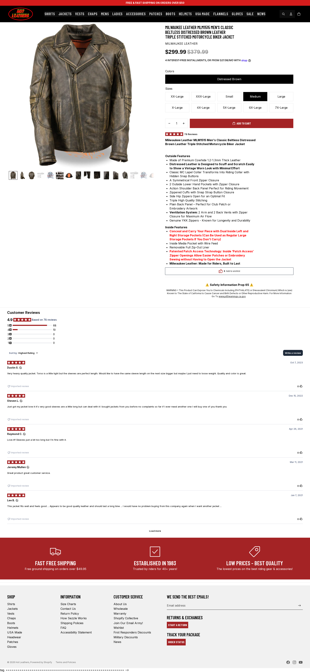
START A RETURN (177, 625)
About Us (120, 604)
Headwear (14, 637)
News (117, 642)
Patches (12, 642)
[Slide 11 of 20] (106, 175)
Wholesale (121, 608)
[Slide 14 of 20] (134, 175)
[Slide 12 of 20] (116, 175)
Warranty (120, 613)
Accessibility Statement (76, 632)
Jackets (12, 608)
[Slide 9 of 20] (88, 175)
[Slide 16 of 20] (153, 175)
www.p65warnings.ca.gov (232, 296)
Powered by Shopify (41, 662)
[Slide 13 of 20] (125, 175)
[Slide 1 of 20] (13, 175)
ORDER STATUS (176, 642)
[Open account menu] (291, 14)
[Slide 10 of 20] (97, 175)
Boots (11, 623)
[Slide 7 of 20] (69, 175)
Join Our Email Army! (128, 623)
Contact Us (68, 608)
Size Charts (68, 604)
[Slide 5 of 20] (50, 175)
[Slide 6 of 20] (60, 175)
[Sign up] (299, 605)
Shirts (11, 604)
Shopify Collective (126, 618)
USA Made (14, 632)
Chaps (11, 618)
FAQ (63, 627)
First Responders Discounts (132, 632)
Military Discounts (126, 637)
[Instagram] (294, 662)
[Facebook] (288, 662)
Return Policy (69, 613)
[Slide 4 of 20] (41, 175)
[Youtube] (301, 662)
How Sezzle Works (73, 618)
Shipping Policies (71, 623)
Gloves (12, 647)
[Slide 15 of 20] (144, 175)
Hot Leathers (22, 662)
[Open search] (283, 14)
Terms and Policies (66, 662)
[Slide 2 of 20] (22, 175)
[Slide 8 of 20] (78, 175)
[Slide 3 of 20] (32, 175)
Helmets (12, 627)
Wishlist (119, 627)
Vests (10, 613)
